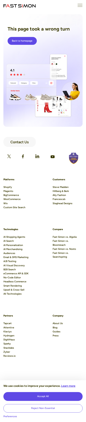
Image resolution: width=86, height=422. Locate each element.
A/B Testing (9, 261)
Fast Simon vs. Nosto (64, 249)
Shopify (7, 187)
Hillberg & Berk (61, 191)
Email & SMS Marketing (15, 257)
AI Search (8, 241)
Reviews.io (9, 355)
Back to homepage (22, 40)
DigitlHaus (9, 339)
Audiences (9, 253)
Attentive (8, 327)
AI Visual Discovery (14, 265)
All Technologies (12, 293)
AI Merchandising (12, 249)
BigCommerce (11, 195)
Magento (8, 191)
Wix (5, 203)
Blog (55, 327)
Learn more (68, 386)
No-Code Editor (12, 277)
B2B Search (9, 269)
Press (56, 335)
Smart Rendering (12, 285)
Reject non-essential (43, 408)
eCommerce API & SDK (16, 273)
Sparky (7, 343)
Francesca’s (59, 199)
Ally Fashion (59, 195)
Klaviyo (7, 331)
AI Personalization (13, 245)
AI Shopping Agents (14, 237)
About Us (58, 323)
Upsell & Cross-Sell (13, 289)
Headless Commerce (14, 281)
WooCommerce (12, 199)
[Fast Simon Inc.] (19, 5)
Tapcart (7, 323)
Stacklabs (8, 347)
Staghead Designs (62, 203)
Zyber (6, 351)
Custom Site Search (14, 207)
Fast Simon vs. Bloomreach (61, 243)
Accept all (43, 396)
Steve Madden (61, 187)
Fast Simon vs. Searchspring (61, 255)
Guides (56, 331)
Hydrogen (8, 335)
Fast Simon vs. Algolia (65, 237)
